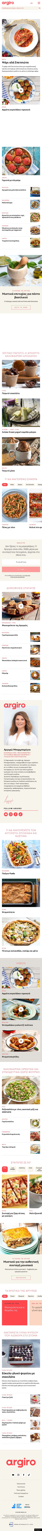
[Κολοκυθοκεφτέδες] (35, 688)
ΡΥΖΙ (3, 1107)
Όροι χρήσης (21, 1490)
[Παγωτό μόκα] (21, 451)
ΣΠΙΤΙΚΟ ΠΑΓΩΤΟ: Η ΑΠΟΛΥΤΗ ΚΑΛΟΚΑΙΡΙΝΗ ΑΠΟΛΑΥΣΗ (21, 355)
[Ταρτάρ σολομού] (35, 1149)
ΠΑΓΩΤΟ (4, 468)
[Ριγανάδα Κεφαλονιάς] (35, 1136)
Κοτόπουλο (30, 484)
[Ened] (27, 1507)
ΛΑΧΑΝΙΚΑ (5, 226)
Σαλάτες (22, 1168)
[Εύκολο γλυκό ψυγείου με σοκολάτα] (21, 1353)
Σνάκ (30, 1168)
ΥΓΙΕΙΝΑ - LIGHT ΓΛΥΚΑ (10, 429)
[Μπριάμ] (35, 675)
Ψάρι (12, 484)
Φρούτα (31, 1296)
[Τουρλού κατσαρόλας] (35, 243)
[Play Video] (21, 977)
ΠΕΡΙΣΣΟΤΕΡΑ (21, 1278)
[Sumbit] (39, 8)
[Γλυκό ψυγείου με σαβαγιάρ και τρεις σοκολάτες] (35, 1412)
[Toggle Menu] (39, 3)
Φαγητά (21, 1296)
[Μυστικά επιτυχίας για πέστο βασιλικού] (21, 270)
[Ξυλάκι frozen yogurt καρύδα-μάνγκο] (21, 413)
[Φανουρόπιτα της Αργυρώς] (21, 606)
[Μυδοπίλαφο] (35, 204)
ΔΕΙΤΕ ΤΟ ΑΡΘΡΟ (21, 307)
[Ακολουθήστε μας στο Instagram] (11, 814)
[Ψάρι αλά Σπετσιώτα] (21, 38)
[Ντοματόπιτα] (21, 893)
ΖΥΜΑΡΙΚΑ (5, 525)
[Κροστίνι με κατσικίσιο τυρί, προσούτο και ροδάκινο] (35, 217)
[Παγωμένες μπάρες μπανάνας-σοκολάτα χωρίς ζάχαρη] (35, 1437)
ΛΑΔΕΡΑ (4, 177)
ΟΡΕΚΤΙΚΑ (5, 187)
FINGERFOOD (6, 1132)
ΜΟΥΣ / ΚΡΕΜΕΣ (7, 1420)
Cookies (21, 1496)
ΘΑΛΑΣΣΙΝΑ (5, 200)
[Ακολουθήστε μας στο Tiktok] (20, 814)
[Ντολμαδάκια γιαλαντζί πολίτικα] (21, 1009)
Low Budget (12, 1168)
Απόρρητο (38, 1530)
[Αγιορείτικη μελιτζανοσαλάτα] (35, 192)
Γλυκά (12, 1296)
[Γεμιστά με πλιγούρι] (21, 161)
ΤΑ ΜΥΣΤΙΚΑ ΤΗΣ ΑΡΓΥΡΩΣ (21, 291)
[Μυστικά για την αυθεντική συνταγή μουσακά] (21, 1238)
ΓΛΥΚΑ (4, 391)
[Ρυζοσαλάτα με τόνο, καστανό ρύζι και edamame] (21, 1090)
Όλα (4, 484)
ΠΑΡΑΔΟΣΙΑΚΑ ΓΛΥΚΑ (9, 623)
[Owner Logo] (17, 1506)
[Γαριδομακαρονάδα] (35, 637)
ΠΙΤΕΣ (4, 909)
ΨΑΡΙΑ (4, 59)
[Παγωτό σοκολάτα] (21, 374)
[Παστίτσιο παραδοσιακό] (35, 650)
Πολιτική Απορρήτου (21, 1493)
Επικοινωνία (21, 1484)
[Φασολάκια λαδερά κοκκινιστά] (35, 662)
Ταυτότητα (21, 1487)
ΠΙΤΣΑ (4, 948)
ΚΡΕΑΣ (4, 107)
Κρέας (20, 484)
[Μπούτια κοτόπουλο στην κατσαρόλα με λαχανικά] (35, 230)
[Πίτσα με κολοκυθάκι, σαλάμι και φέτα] (21, 931)
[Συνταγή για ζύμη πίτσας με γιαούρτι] (14, 1191)
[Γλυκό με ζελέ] (35, 1399)
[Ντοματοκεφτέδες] (21, 1041)
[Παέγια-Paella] (21, 854)
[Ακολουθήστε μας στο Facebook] (16, 814)
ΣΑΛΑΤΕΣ (5, 1119)
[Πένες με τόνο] (14, 505)
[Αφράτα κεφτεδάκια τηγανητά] (21, 90)
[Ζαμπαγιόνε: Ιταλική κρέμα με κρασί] (35, 1425)
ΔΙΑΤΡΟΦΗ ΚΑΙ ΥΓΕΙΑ (11, 1303)
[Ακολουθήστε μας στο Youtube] (6, 814)
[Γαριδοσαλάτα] (35, 1123)
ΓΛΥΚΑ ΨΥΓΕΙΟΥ (7, 1395)
